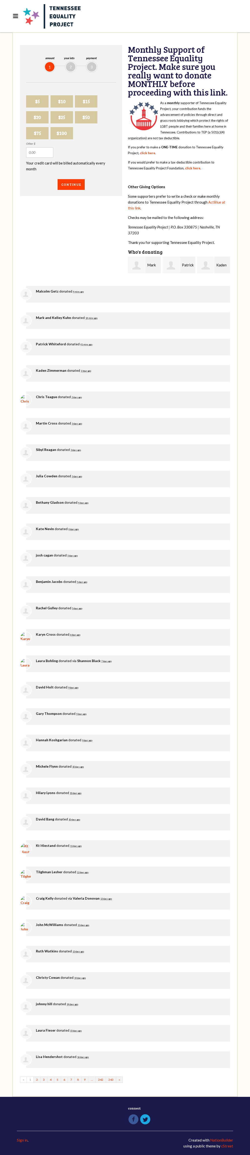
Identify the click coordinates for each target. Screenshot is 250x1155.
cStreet (227, 1146)
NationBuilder (221, 1140)
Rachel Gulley (47, 608)
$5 (37, 101)
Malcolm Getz (47, 291)
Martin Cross (46, 423)
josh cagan (44, 555)
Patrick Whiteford (51, 344)
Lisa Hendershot (49, 1057)
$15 (86, 101)
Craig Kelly (44, 898)
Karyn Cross (46, 634)
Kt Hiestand (46, 845)
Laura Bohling (47, 661)
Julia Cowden (46, 476)
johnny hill (44, 1004)
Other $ (30, 143)
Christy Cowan (48, 977)
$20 (37, 117)
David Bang (45, 819)
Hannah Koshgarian (52, 740)
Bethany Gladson (50, 502)
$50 (86, 117)
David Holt (45, 687)
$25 (61, 117)
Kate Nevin (45, 529)
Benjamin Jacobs (49, 581)
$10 (62, 101)
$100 (62, 133)
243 (111, 1079)
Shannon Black (89, 661)
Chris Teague (46, 397)
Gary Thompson (49, 713)
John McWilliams (49, 925)
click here (147, 153)
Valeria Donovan (86, 898)
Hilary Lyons (45, 793)
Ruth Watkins (47, 951)
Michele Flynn (47, 766)
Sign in (22, 1140)
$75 (37, 133)
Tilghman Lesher (49, 872)
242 (100, 1079)
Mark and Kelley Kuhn (53, 318)
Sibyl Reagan (46, 449)
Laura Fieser (46, 1030)
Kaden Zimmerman (51, 370)
